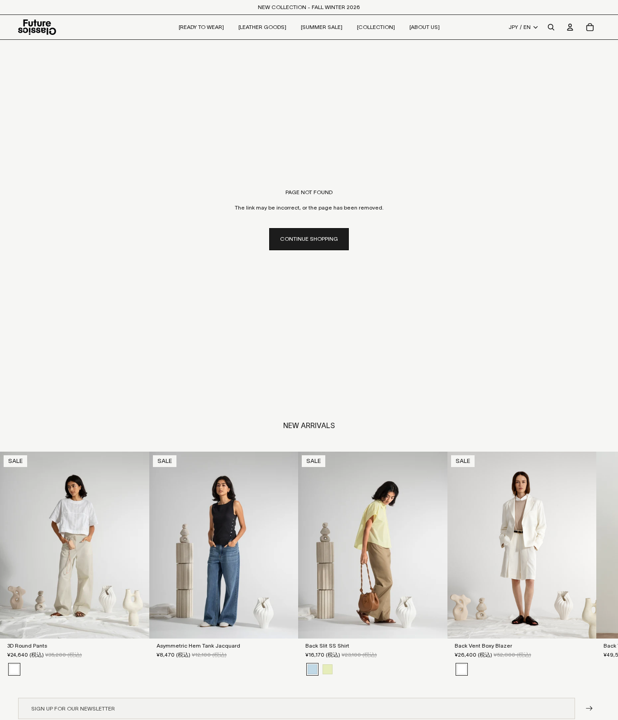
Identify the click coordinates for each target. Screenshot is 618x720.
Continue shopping (309, 239)
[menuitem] (201, 27)
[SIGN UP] (589, 708)
